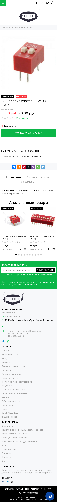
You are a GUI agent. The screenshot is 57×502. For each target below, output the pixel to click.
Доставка (6, 457)
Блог (3, 445)
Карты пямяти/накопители (14, 393)
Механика (6, 370)
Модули (5, 358)
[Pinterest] (24, 167)
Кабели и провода (10, 401)
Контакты (6, 453)
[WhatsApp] (38, 167)
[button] (16, 255)
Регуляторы (7, 385)
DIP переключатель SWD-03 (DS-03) (13, 237)
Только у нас (7, 405)
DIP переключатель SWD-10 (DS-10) (42, 237)
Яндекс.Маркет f (9, 417)
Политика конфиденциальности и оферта (22, 430)
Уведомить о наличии (28, 133)
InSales (45, 499)
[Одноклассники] (19, 167)
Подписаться (45, 270)
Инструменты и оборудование (16, 382)
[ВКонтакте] (14, 167)
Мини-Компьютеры (10, 354)
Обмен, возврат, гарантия (14, 437)
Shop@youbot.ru (13, 316)
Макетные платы (9, 378)
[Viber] (33, 167)
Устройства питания (11, 374)
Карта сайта (34, 497)
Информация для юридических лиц (19, 441)
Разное (5, 397)
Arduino (5, 350)
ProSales (27, 499)
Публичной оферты (10, 277)
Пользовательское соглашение (17, 434)
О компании (7, 426)
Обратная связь (9, 449)
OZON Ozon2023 (9, 413)
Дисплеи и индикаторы (13, 366)
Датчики (5, 362)
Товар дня (6, 409)
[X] (28, 167)
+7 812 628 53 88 (12, 309)
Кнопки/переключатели (30, 156)
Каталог (15, 156)
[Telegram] (43, 167)
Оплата (5, 461)
